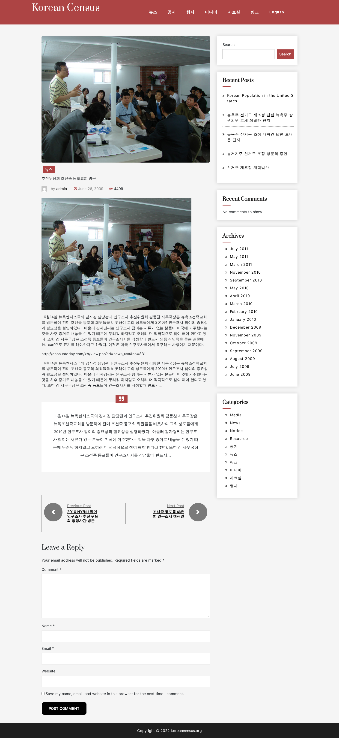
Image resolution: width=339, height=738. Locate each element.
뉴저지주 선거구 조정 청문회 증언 (257, 153)
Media (236, 415)
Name (48, 625)
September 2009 (246, 350)
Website (48, 671)
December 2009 (245, 327)
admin (61, 188)
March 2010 (241, 303)
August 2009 (242, 358)
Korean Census (66, 8)
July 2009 (240, 366)
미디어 (211, 12)
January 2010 (243, 319)
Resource (239, 438)
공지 (172, 12)
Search (229, 44)
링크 (255, 12)
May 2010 (239, 288)
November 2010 (245, 272)
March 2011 (241, 264)
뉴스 (153, 12)
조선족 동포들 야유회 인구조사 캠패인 (168, 513)
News (235, 422)
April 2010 (240, 295)
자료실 (234, 12)
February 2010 (244, 311)
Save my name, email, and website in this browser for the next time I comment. (115, 693)
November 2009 (246, 335)
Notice (236, 430)
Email (48, 648)
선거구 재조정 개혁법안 (248, 167)
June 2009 (240, 374)
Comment (52, 569)
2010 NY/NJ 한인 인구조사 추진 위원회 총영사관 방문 (82, 516)
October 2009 (243, 343)
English (276, 12)
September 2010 (246, 280)
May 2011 (239, 256)
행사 (190, 12)
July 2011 (239, 248)
